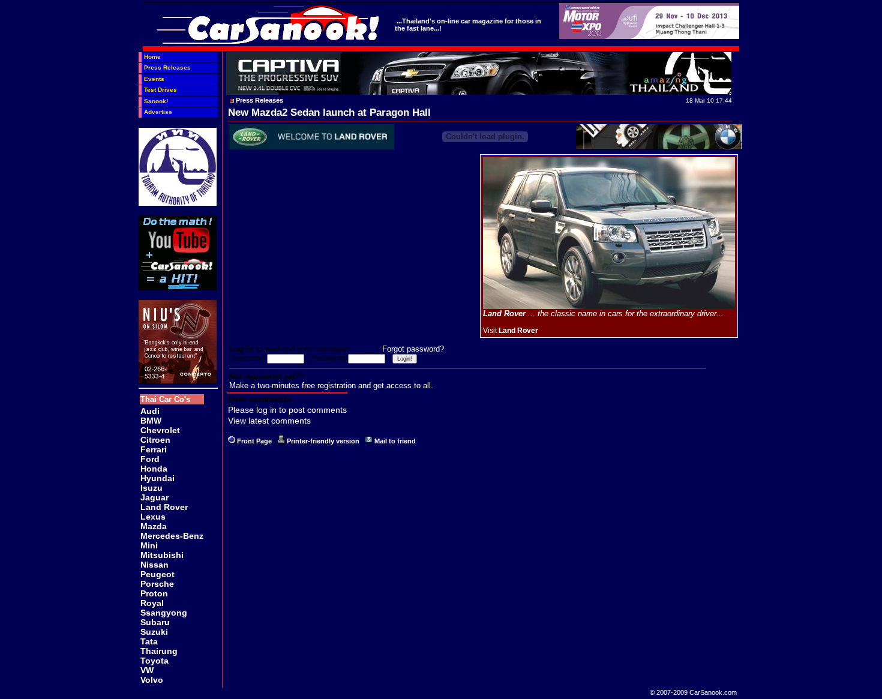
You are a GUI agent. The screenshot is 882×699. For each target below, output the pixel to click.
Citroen (155, 440)
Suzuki (154, 632)
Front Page (254, 441)
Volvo (151, 680)
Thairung (159, 651)
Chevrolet (160, 430)
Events (154, 79)
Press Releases (167, 67)
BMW (150, 420)
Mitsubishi (162, 555)
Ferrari (153, 449)
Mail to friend (395, 441)
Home (152, 56)
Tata (149, 641)
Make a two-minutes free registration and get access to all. (331, 385)
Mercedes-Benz (171, 536)
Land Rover (164, 507)
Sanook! (156, 101)
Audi (150, 411)
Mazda (153, 526)
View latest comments (269, 420)
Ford (150, 459)
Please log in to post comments (287, 410)
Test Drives (160, 89)
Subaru (155, 622)
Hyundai (157, 478)
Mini (149, 545)
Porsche (157, 584)
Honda (153, 468)
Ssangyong (163, 612)
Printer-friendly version (323, 441)
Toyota (154, 660)
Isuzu (151, 488)
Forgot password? (413, 348)
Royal (152, 603)
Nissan (154, 564)
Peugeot (157, 574)
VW (147, 670)
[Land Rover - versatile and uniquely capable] (609, 306)
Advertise (158, 112)
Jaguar (154, 497)
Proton (154, 593)
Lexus (153, 516)
